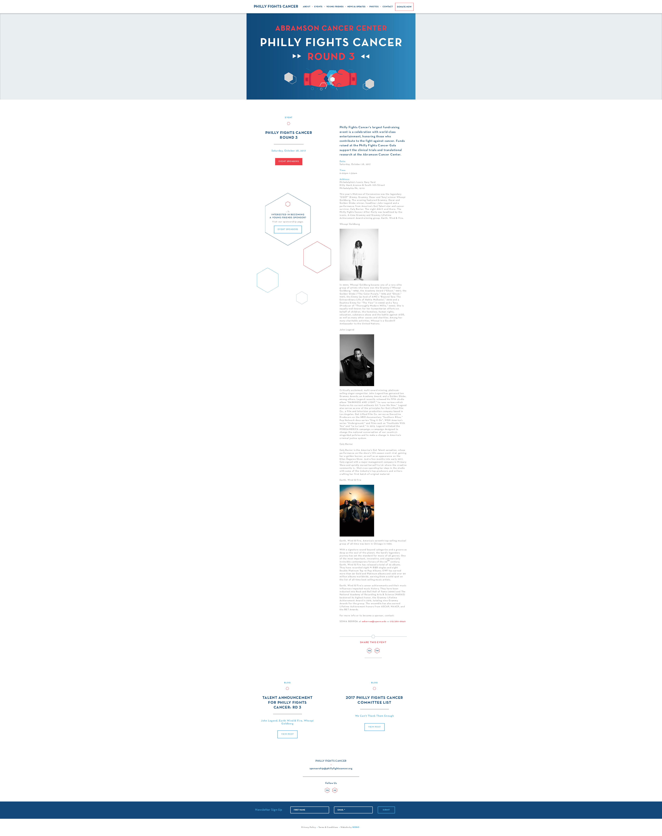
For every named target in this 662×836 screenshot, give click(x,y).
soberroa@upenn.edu (374, 622)
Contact (388, 7)
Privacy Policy (308, 827)
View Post (287, 734)
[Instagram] (334, 790)
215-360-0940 (398, 622)
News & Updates (356, 7)
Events (318, 7)
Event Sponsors (289, 161)
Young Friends (334, 7)
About (306, 7)
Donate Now (404, 7)
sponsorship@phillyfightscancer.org (331, 768)
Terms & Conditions (328, 827)
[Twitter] (377, 650)
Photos (374, 7)
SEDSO (355, 827)
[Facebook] (369, 650)
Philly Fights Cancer (276, 6)
